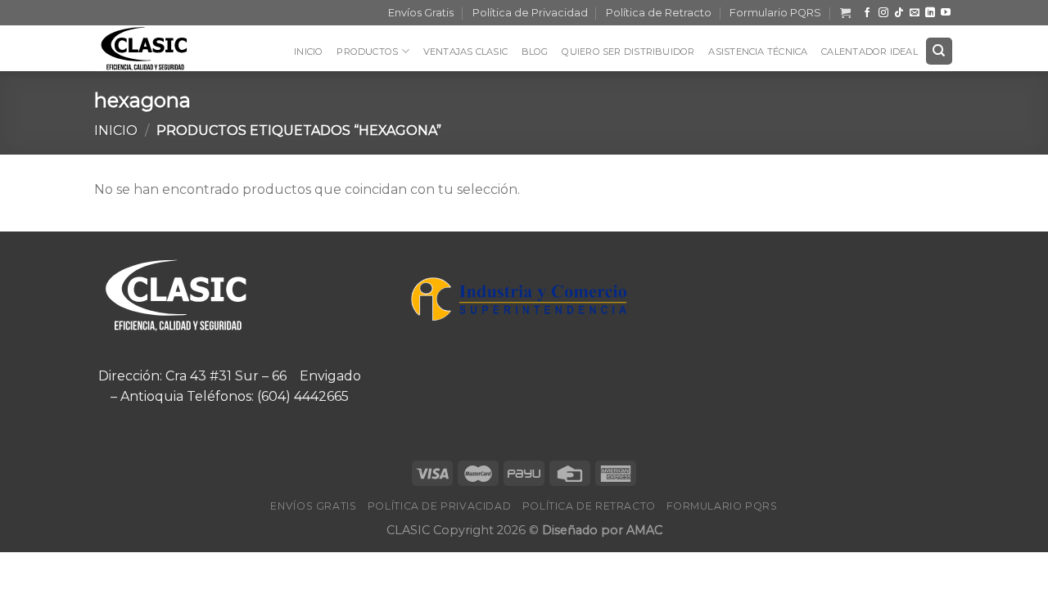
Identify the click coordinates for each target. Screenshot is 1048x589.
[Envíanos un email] (914, 13)
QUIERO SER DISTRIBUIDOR (628, 51)
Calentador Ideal (869, 51)
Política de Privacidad (530, 13)
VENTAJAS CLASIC (465, 51)
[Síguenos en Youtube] (946, 13)
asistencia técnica (757, 51)
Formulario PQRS (775, 13)
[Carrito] (845, 12)
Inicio (308, 51)
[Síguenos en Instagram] (883, 13)
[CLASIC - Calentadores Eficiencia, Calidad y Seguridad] (155, 48)
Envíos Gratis (421, 13)
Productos (367, 51)
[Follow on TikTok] (899, 13)
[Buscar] (939, 51)
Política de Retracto (658, 13)
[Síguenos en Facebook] (867, 13)
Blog (535, 51)
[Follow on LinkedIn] (930, 13)
